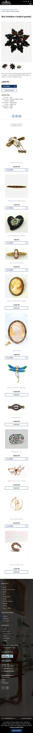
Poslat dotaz (9, 90)
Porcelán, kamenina (8, 601)
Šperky (11, 10)
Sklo (4, 594)
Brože (16, 10)
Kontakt (16, 308)
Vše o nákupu (6, 631)
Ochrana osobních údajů (9, 648)
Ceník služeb (6, 638)
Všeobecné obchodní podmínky (10, 645)
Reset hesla (6, 621)
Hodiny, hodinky (7, 608)
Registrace (5, 619)
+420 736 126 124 (8, 669)
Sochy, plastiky (6, 597)
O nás (4, 629)
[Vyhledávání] (30, 1)
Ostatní (5, 606)
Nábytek (5, 604)
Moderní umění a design (9, 590)
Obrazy (5, 599)
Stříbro (4, 592)
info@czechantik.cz (8, 671)
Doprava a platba (7, 634)
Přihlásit (5, 616)
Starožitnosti (5, 10)
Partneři (5, 636)
